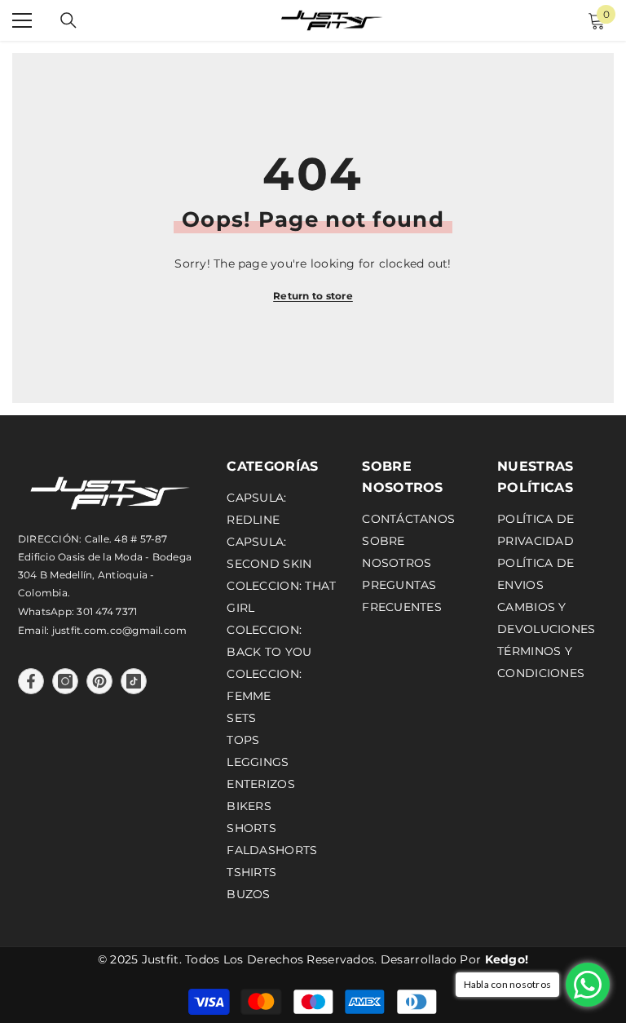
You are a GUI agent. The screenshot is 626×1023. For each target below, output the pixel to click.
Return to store (313, 296)
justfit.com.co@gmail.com (119, 630)
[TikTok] (134, 681)
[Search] (68, 20)
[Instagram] (65, 681)
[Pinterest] (99, 681)
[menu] (22, 20)
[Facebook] (31, 681)
